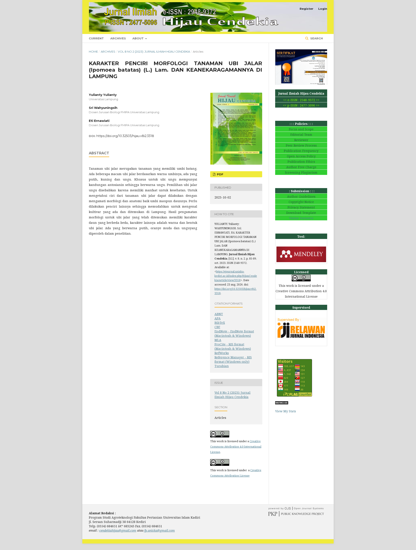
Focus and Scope (301, 129)
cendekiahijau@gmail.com (117, 530)
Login (322, 8)
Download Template (301, 213)
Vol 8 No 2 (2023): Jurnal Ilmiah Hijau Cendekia (154, 51)
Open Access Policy (301, 156)
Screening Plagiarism (301, 172)
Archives (118, 38)
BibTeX (219, 323)
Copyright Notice (301, 202)
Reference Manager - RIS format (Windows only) (233, 359)
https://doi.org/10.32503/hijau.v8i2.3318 (125, 136)
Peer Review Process (301, 145)
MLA (217, 340)
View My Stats (285, 411)
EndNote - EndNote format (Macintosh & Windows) (234, 333)
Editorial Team (301, 134)
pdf (219, 174)
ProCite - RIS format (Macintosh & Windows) (232, 346)
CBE (217, 327)
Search (316, 38)
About (138, 38)
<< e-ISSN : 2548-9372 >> (301, 100)
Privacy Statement (301, 207)
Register (306, 8)
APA (217, 318)
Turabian (221, 366)
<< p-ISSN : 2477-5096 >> (301, 105)
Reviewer (301, 140)
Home (93, 51)
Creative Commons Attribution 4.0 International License (235, 446)
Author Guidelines (301, 196)
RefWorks (221, 353)
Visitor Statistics (301, 218)
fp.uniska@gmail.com (159, 530)
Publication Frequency (301, 151)
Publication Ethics (301, 162)
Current (96, 38)
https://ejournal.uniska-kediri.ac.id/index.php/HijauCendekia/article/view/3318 (235, 276)
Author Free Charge (301, 167)
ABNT (218, 314)
